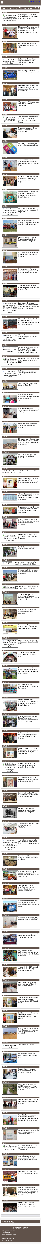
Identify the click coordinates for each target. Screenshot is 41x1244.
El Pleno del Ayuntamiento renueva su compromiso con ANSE (27, 45)
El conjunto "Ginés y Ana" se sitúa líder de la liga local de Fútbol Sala (24, 563)
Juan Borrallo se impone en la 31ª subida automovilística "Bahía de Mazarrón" (28, 935)
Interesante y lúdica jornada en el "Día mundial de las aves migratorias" (28, 571)
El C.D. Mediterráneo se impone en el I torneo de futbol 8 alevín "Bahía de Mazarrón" (28, 222)
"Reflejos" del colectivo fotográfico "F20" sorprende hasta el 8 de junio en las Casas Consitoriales (27, 888)
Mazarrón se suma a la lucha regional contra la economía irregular (28, 254)
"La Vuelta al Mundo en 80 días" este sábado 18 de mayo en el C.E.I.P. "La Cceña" (20, 471)
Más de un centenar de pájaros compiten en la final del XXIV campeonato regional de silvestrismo (28, 670)
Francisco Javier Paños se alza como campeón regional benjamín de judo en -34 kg (28, 270)
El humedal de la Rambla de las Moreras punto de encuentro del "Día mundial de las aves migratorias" (28, 321)
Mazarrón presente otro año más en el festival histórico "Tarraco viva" (27, 1147)
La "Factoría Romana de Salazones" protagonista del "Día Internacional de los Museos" (27, 735)
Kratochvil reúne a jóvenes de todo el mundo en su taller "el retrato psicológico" (28, 1070)
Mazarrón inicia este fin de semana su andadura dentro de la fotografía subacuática (27, 1158)
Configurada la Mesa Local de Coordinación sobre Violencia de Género (28, 1101)
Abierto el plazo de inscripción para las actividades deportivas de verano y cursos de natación (28, 496)
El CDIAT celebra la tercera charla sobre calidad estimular (28, 144)
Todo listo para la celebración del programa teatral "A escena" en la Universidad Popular (28, 119)
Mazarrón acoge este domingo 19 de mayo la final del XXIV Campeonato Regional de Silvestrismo (28, 509)
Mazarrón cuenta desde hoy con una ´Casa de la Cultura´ (28, 918)
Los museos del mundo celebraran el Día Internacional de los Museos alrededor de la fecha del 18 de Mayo (28, 305)
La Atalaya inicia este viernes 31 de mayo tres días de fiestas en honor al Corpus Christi (28, 1015)
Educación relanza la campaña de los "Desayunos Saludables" (28, 686)
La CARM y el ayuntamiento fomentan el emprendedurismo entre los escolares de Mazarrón (28, 521)
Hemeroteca (20, 1222)
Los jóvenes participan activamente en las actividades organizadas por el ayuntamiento (28, 397)
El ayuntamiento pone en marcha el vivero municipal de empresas (28, 210)
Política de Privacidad (9, 1234)
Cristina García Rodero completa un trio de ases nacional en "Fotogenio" (26, 810)
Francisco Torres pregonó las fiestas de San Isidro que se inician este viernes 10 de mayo (28, 179)
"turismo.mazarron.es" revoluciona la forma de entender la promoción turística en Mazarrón (28, 596)
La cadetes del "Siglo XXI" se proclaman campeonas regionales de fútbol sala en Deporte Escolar (28, 194)
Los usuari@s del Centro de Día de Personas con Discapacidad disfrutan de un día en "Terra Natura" (28, 719)
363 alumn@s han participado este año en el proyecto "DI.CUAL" (28, 825)
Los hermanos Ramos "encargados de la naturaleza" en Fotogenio (28, 410)
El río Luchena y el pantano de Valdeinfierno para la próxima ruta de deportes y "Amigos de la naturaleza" (28, 441)
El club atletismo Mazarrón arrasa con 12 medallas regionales (27, 456)
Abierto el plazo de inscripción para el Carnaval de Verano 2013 (28, 360)
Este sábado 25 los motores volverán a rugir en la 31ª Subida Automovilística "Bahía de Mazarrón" (28, 873)
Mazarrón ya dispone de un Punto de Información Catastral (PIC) (27, 129)
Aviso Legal (6, 1233)
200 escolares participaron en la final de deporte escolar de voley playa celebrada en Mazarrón (28, 1030)
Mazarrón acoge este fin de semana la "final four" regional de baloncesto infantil (28, 779)
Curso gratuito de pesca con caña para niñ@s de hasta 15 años (28, 642)
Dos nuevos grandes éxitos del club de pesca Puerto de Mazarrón (27, 536)
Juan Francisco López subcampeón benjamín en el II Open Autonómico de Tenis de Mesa (28, 162)
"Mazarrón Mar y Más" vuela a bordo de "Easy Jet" (28, 384)
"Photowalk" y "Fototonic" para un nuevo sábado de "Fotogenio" (28, 103)
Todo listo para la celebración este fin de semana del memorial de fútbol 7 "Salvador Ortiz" (28, 1000)
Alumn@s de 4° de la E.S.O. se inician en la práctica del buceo (27, 1055)
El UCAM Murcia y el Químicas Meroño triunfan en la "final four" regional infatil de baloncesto (28, 953)
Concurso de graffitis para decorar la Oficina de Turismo (28, 1172)
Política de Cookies (8, 1238)
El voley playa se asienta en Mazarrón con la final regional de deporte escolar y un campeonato (28, 750)
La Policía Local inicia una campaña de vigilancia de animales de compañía (27, 765)
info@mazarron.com (8, 1231)
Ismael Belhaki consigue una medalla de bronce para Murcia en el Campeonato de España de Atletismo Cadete (28, 1117)
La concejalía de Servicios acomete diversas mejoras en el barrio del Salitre (28, 16)
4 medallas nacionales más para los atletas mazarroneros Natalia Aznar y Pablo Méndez (28, 841)
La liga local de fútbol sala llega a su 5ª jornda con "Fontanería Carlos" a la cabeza (27, 61)
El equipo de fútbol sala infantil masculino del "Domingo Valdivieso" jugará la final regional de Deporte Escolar (28, 29)
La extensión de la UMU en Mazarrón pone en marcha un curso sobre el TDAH (28, 794)
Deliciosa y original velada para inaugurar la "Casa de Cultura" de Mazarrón (27, 984)
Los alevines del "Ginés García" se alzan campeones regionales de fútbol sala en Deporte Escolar (28, 702)
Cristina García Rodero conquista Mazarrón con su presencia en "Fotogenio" (27, 1204)
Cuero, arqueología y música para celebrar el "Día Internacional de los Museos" (28, 480)
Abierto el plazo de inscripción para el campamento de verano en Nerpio (28, 1132)
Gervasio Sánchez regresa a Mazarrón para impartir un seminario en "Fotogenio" (27, 239)
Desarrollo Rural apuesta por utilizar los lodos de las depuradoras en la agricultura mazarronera (28, 88)
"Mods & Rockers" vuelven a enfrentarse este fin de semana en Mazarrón (28, 287)
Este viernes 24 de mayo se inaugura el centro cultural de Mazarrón (28, 857)
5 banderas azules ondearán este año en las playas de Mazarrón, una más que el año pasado (28, 903)
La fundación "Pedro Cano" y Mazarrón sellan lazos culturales (28, 611)
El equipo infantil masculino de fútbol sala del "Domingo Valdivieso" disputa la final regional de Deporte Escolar (28, 349)
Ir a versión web (7, 1240)
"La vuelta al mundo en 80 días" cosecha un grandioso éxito (27, 654)
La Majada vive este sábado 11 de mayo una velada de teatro (27, 372)
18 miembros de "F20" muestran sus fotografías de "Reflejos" (27, 587)
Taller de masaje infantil (26, 1045)
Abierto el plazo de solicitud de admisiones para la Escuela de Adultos (28, 336)
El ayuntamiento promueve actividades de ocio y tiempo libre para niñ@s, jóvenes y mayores (27, 1086)
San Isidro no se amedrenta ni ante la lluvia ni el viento (28, 547)
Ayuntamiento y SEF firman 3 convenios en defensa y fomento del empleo (28, 968)
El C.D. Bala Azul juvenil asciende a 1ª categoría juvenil (28, 71)
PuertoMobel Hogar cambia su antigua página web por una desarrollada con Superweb (28, 626)
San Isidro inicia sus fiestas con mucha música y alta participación (27, 425)
